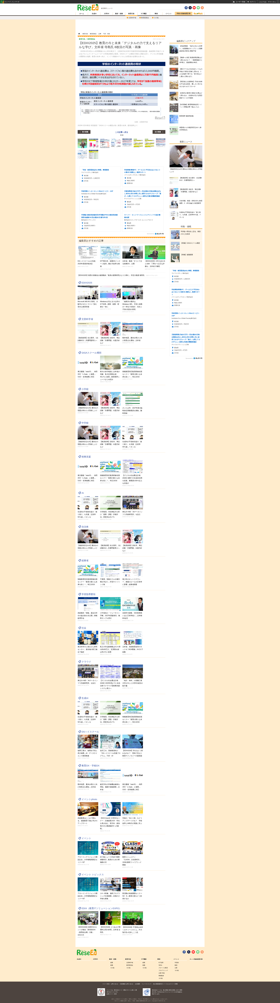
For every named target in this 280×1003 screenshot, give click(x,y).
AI (83, 493)
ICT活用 (161, 962)
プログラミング (163, 970)
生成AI (94, 13)
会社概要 (137, 984)
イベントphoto (89, 799)
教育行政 (131, 13)
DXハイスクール (90, 731)
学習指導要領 (88, 594)
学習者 (177, 962)
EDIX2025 (87, 282)
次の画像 (158, 131)
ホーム (81, 13)
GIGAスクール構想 (91, 352)
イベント (168, 13)
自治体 (85, 526)
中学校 (85, 423)
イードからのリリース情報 (170, 984)
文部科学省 (132, 18)
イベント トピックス (93, 874)
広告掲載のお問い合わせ (126, 984)
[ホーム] (79, 34)
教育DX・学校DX (90, 765)
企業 (176, 968)
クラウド (86, 661)
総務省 (85, 560)
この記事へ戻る (121, 133)
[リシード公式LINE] (198, 952)
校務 (111, 965)
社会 (84, 628)
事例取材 (161, 975)
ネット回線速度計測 (196, 959)
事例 (156, 13)
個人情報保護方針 (158, 984)
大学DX (106, 13)
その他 (156, 18)
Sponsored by (150, 233)
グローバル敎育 (163, 968)
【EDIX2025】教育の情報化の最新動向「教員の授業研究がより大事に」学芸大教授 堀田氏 (117, 275)
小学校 (85, 389)
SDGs (160, 965)
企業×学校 (162, 973)
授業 (111, 962)
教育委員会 (145, 18)
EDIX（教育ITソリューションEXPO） (101, 908)
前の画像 (85, 131)
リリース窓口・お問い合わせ (110, 984)
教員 (176, 965)
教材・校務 (119, 13)
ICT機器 (144, 13)
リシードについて (146, 984)
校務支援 (86, 456)
